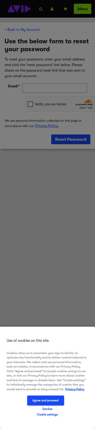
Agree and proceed (46, 400)
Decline (47, 409)
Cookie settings (47, 414)
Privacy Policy (74, 389)
